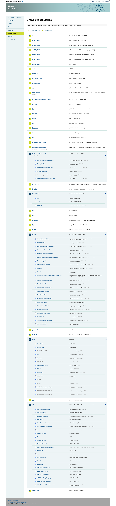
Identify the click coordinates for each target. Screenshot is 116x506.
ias (33, 133)
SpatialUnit (40, 450)
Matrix (39, 437)
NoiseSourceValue (42, 294)
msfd (34, 230)
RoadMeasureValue (42, 309)
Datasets (10, 20)
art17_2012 (36, 54)
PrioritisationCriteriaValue (44, 298)
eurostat (35, 104)
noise (34, 234)
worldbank (36, 490)
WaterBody (40, 464)
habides (35, 128)
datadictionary (37, 78)
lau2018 (35, 220)
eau (38, 354)
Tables (10, 23)
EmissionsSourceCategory (44, 430)
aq (33, 35)
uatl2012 (39, 205)
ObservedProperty (42, 443)
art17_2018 (36, 59)
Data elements (12, 27)
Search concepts (48, 30)
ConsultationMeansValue (44, 250)
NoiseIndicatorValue (42, 284)
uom (33, 400)
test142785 (40, 372)
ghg (33, 123)
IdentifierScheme (42, 433)
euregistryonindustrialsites (41, 99)
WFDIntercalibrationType (44, 467)
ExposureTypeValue (42, 261)
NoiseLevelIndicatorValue (44, 287)
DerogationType (41, 164)
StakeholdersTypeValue (43, 313)
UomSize (39, 461)
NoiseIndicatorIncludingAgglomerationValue (49, 275)
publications (36, 330)
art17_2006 (36, 50)
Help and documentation (15, 17)
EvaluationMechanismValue (45, 253)
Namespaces (11, 39)
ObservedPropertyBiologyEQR (45, 447)
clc (38, 198)
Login (93, 1)
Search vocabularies (35, 30)
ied (33, 137)
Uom (38, 454)
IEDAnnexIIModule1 (39, 142)
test (33, 339)
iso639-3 (39, 268)
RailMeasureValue (42, 302)
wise (33, 405)
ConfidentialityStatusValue (44, 426)
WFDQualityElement (42, 474)
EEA (15, 1)
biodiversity (36, 64)
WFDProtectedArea (42, 471)
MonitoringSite (41, 440)
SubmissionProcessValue (44, 320)
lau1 (33, 210)
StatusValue (40, 316)
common (35, 73)
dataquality (36, 83)
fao (33, 109)
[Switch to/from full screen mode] (99, 1)
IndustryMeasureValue (43, 264)
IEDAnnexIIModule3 (39, 147)
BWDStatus (40, 419)
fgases (34, 113)
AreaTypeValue (41, 242)
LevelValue (40, 272)
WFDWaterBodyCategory (44, 478)
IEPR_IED (35, 184)
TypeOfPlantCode (42, 171)
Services (10, 36)
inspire (34, 189)
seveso (34, 334)
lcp (33, 225)
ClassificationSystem (43, 423)
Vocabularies (12, 33)
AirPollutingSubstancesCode (45, 160)
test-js (39, 368)
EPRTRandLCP (37, 92)
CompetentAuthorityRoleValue (45, 246)
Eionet (15, 13)
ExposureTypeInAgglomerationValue (47, 257)
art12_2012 (36, 40)
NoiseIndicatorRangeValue (44, 280)
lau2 (33, 215)
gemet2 (34, 118)
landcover (35, 194)
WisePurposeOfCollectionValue (46, 485)
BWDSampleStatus (42, 416)
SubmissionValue (42, 324)
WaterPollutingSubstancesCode (46, 178)
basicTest (40, 343)
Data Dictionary (21, 13)
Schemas (10, 30)
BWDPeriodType (41, 412)
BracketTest (40, 347)
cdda (34, 69)
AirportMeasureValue (43, 239)
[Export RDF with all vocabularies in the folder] (105, 156)
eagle (38, 201)
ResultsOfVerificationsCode (45, 167)
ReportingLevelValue (43, 305)
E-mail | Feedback (13, 500)
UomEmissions (41, 457)
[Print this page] (97, 1)
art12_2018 (36, 45)
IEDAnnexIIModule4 (39, 154)
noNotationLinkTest (42, 365)
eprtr (34, 88)
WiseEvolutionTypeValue (44, 481)
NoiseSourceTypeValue (43, 291)
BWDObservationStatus (43, 409)
